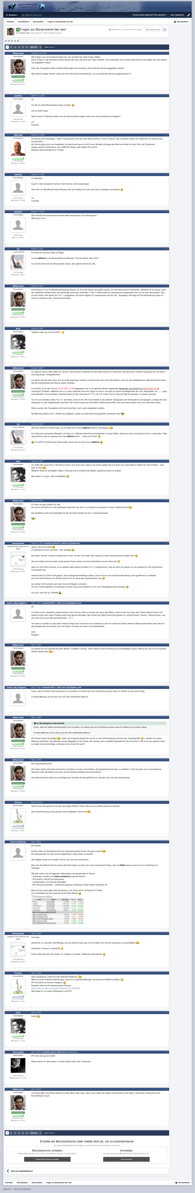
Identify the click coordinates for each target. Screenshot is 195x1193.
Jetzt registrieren (177, 15)
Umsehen (12, 15)
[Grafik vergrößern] (73, 105)
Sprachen (7, 1189)
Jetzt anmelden (126, 1159)
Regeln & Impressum (33, 15)
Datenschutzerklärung (22, 1189)
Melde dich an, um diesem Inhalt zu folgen (126, 29)
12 (164, 29)
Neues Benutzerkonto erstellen (47, 1159)
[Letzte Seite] (40, 47)
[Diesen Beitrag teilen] (166, 53)
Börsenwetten (56, 33)
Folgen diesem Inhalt (152, 30)
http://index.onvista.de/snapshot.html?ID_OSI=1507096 (55, 988)
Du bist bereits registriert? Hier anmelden (149, 15)
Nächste (34, 47)
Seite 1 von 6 (49, 47)
